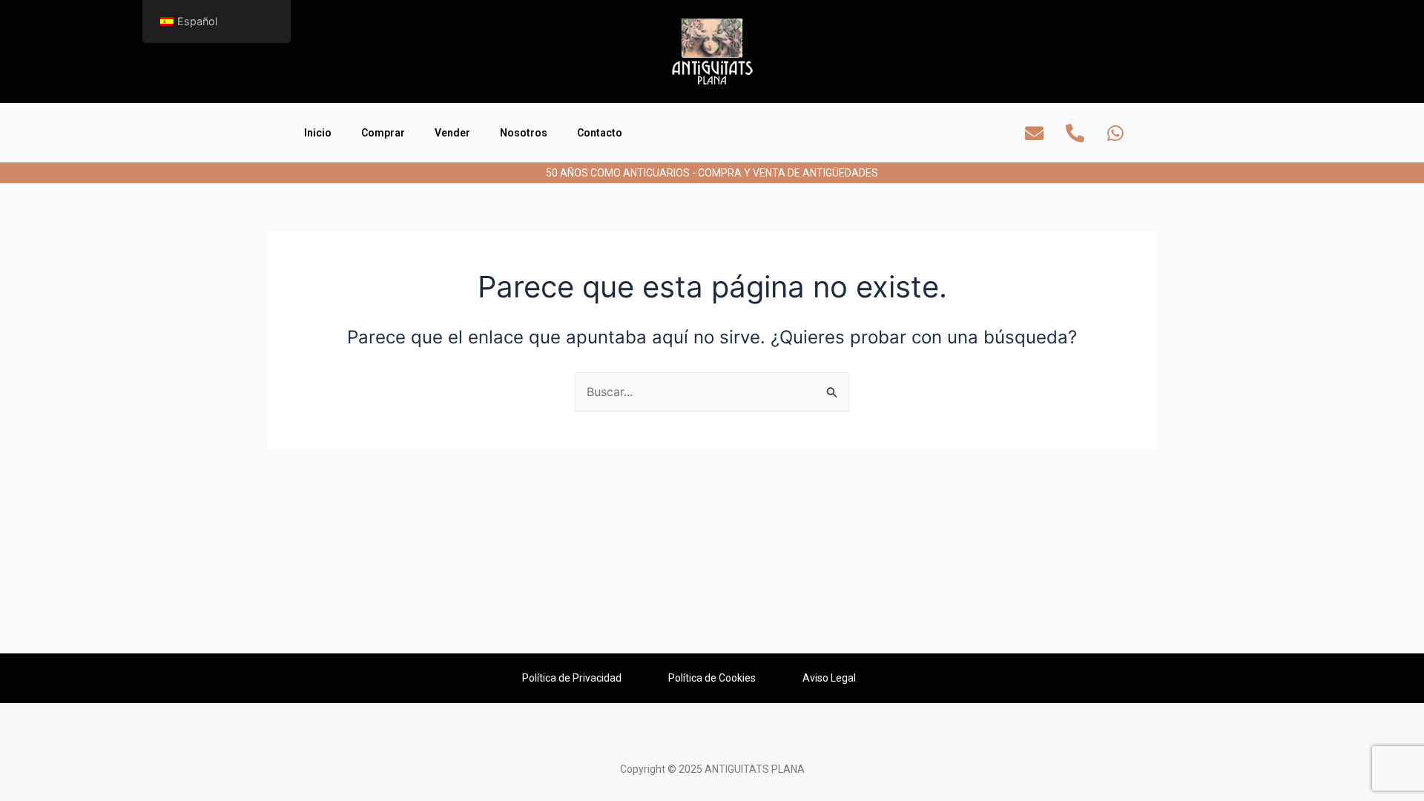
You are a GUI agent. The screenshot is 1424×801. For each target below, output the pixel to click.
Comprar (383, 133)
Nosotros (523, 133)
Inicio (318, 133)
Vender (452, 133)
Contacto (599, 133)
